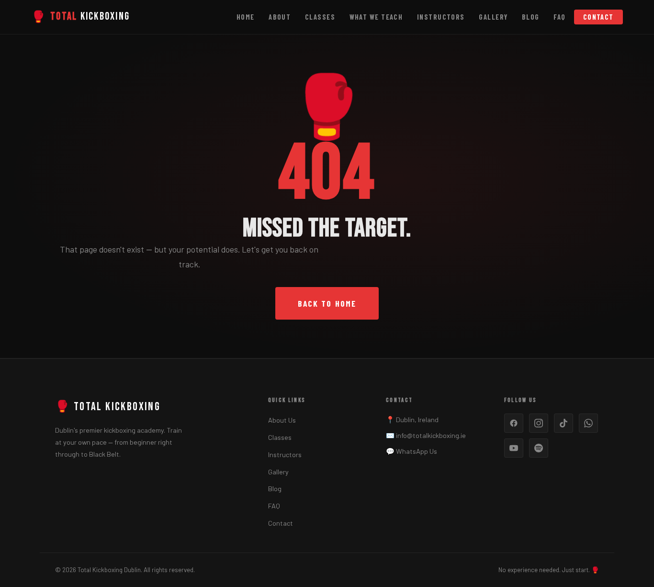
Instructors (441, 17)
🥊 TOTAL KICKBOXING (107, 407)
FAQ (559, 17)
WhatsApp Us (416, 451)
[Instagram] (538, 423)
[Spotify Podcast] (538, 448)
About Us (282, 420)
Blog (531, 17)
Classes (320, 17)
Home (246, 17)
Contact (598, 17)
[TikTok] (563, 423)
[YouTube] (513, 448)
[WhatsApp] (588, 423)
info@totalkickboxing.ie (431, 435)
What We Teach (376, 17)
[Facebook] (513, 423)
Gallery (493, 17)
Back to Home (327, 303)
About (280, 17)
